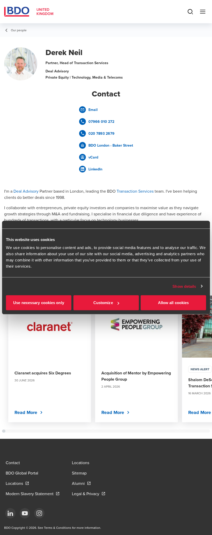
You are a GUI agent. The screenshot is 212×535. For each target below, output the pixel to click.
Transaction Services (135, 191)
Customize (103, 302)
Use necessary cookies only (38, 302)
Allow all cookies (173, 302)
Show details (184, 286)
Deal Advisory (26, 191)
